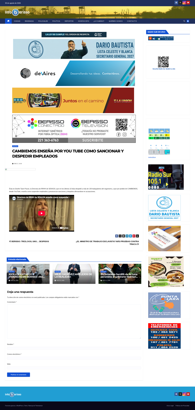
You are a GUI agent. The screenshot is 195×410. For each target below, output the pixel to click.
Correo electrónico (14, 354)
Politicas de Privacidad (182, 405)
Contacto (132, 21)
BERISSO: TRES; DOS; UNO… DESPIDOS (30, 241)
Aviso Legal (170, 405)
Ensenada (29, 21)
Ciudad (17, 21)
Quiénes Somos (116, 21)
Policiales (43, 21)
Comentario (12, 302)
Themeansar (39, 405)
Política (56, 21)
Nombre (10, 344)
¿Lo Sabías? (99, 21)
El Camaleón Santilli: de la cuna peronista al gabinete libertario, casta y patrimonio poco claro (119, 277)
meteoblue (152, 157)
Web (8, 364)
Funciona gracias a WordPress (14, 405)
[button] (184, 21)
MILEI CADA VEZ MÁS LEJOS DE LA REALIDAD (73, 275)
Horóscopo (83, 21)
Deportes (69, 21)
